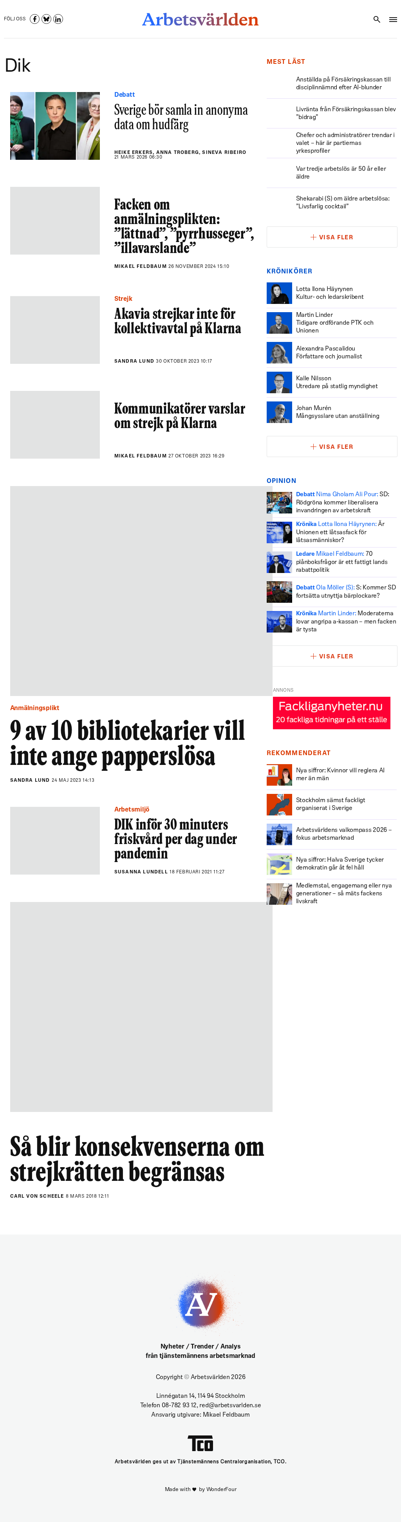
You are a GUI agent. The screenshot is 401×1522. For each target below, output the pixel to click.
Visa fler (336, 238)
